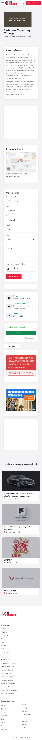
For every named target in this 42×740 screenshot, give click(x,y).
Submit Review (14, 276)
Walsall (8, 593)
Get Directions (18, 303)
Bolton (3, 712)
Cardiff (3, 722)
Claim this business (21, 333)
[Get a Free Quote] (21, 366)
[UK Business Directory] (21, 400)
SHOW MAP (21, 162)
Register (3, 645)
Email (7, 216)
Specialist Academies (7, 693)
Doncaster (4, 729)
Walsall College (10, 590)
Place (7, 235)
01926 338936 (18, 316)
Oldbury (8, 563)
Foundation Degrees (7, 680)
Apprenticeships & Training (9, 690)
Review (8, 245)
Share (13, 346)
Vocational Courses (7, 670)
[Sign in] (23, 3)
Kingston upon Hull (27, 714)
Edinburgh (25, 708)
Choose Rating (10, 197)
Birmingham (9, 499)
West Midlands (20, 36)
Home (3, 629)
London (24, 728)
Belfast (3, 706)
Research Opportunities (8, 683)
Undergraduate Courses (8, 663)
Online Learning (6, 673)
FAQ (2, 649)
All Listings (4, 632)
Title (7, 225)
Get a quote (4, 635)
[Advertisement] (21, 123)
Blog (2, 642)
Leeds (23, 718)
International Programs (8, 677)
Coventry (12, 36)
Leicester (24, 721)
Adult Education (5, 687)
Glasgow (24, 711)
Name (7, 206)
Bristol (3, 719)
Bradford (4, 716)
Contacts (3, 639)
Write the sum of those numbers (15, 264)
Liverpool (24, 725)
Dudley (24, 704)
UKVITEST (8, 560)
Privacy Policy (5, 652)
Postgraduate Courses (7, 667)
